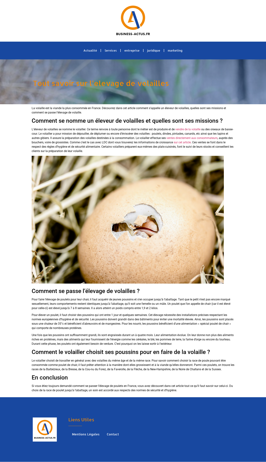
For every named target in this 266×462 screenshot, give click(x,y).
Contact (113, 434)
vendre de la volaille (187, 129)
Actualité (90, 50)
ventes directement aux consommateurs (192, 138)
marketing (175, 50)
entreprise (132, 50)
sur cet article (182, 142)
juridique (153, 50)
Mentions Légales (86, 434)
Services (111, 50)
